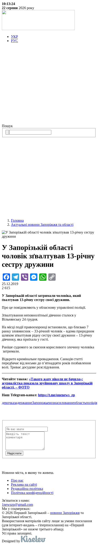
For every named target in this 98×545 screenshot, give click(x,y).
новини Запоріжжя (65, 513)
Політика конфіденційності (32, 493)
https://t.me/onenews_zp (56, 395)
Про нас (17, 480)
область (80, 403)
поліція (91, 403)
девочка (8, 403)
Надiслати (14, 453)
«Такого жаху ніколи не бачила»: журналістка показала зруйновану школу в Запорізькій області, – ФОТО (47, 383)
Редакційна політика (27, 489)
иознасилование (61, 403)
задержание (23, 403)
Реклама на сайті (24, 484)
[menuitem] (53, 37)
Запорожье (40, 403)
